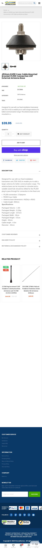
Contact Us (5, 440)
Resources (4, 446)
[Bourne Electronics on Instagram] (28, 514)
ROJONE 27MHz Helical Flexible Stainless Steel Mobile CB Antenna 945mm (31, 290)
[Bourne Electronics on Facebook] (11, 514)
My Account (5, 438)
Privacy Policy (5, 464)
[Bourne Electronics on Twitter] (15, 514)
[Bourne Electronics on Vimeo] (24, 514)
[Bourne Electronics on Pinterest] (20, 514)
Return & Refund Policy (8, 461)
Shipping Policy (6, 458)
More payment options (21, 155)
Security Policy (6, 466)
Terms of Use (5, 455)
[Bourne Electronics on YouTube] (33, 514)
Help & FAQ (5, 443)
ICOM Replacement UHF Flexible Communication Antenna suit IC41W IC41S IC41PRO (11, 290)
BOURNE (20, 99)
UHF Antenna (21, 94)
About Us (4, 476)
